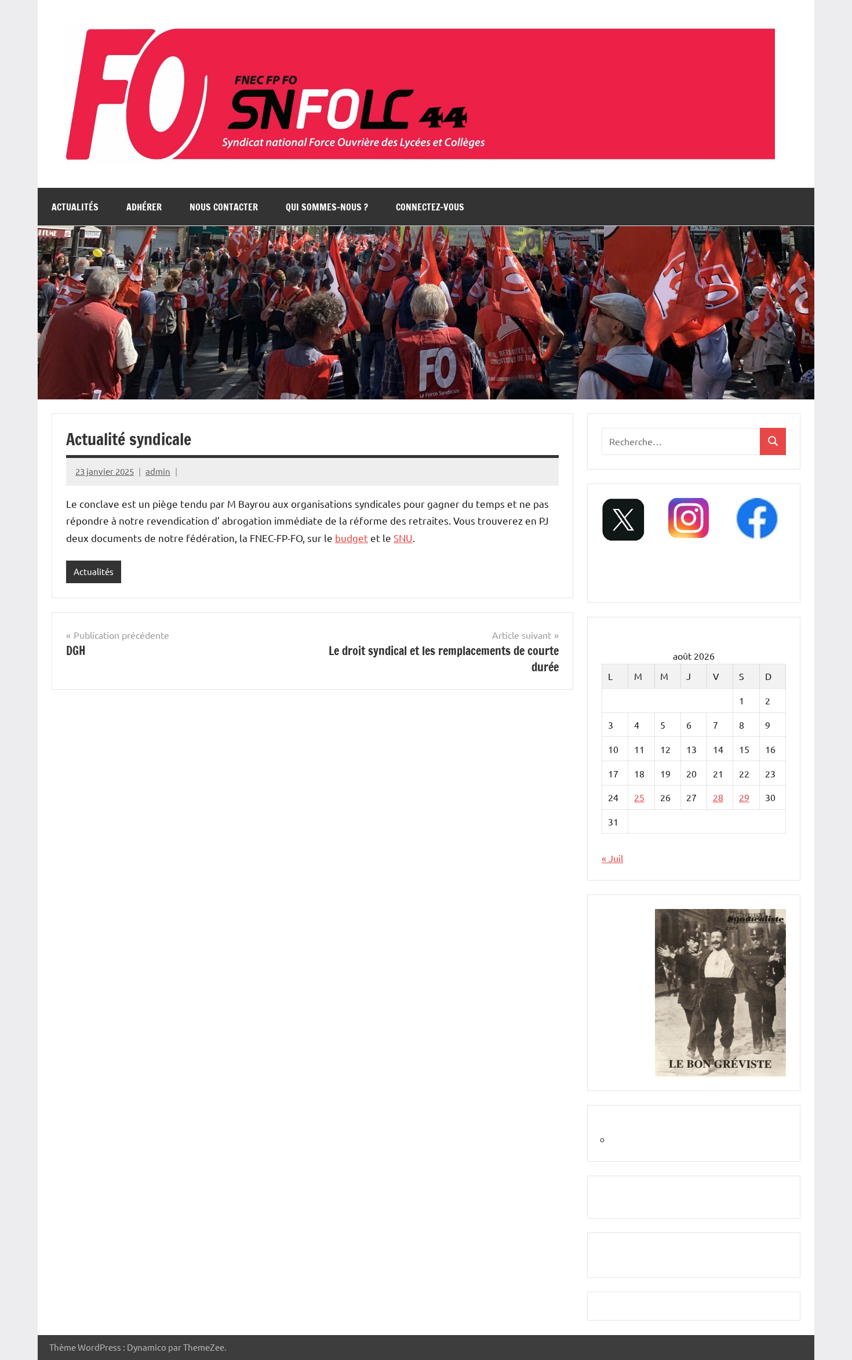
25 (639, 797)
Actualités (75, 207)
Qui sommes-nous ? (327, 207)
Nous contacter (224, 207)
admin (157, 471)
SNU (403, 538)
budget (351, 538)
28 (718, 797)
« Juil (612, 858)
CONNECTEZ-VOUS (430, 207)
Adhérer (144, 207)
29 (744, 797)
